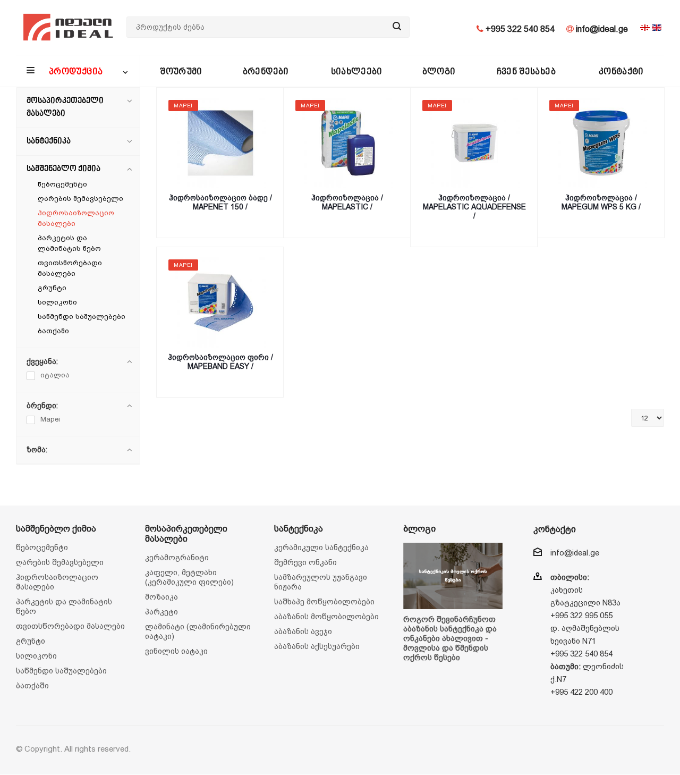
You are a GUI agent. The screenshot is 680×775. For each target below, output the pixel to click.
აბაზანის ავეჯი (303, 631)
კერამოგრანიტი (177, 557)
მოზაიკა (161, 596)
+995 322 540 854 (519, 28)
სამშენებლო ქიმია (63, 169)
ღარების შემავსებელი (80, 199)
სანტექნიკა (49, 141)
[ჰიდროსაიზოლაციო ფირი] (220, 302)
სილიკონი (57, 302)
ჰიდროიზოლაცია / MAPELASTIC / (347, 202)
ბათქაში (53, 331)
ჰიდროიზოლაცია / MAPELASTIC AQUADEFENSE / (474, 206)
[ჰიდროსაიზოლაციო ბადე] (220, 143)
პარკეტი (161, 611)
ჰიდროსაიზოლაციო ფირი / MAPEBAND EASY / (220, 361)
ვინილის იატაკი (176, 650)
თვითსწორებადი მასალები (70, 625)
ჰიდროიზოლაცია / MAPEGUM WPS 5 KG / (601, 202)
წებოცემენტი (62, 184)
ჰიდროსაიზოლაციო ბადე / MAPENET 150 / (220, 202)
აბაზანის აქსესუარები (317, 646)
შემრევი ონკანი (305, 562)
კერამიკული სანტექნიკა (321, 547)
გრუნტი (52, 288)
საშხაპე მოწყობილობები (324, 601)
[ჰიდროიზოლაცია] (347, 143)
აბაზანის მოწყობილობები (326, 616)
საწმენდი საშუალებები (81, 317)
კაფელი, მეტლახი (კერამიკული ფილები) (189, 577)
